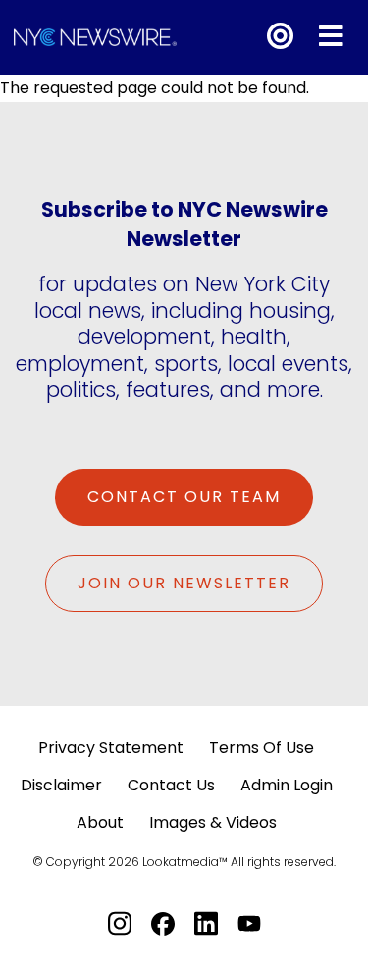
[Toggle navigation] (331, 37)
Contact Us (171, 785)
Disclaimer (61, 785)
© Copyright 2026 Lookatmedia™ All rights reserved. (184, 861)
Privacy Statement (111, 748)
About (100, 822)
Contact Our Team (184, 496)
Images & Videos (213, 822)
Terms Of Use (261, 748)
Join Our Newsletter (184, 583)
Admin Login (286, 785)
